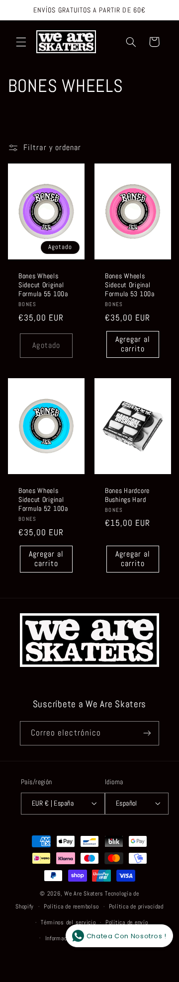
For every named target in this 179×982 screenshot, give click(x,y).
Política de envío (126, 922)
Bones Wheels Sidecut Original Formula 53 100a (130, 284)
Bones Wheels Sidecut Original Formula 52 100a (43, 499)
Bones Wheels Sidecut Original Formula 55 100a (43, 284)
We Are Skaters (83, 893)
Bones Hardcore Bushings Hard (127, 495)
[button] (20, 41)
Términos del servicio (68, 922)
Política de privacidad (136, 906)
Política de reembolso (71, 906)
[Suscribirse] (147, 733)
